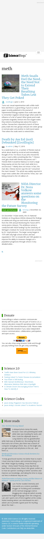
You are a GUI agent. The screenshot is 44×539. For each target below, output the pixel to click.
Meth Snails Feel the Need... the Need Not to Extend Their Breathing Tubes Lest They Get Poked (22, 87)
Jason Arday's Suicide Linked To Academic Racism (23, 405)
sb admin (9, 146)
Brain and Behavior (9, 210)
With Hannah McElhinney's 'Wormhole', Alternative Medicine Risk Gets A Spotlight (20, 383)
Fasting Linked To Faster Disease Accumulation (22, 377)
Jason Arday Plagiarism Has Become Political (21, 403)
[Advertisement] (22, 26)
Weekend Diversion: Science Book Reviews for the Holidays (21, 455)
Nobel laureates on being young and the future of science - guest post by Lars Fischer (22, 479)
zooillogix (9, 102)
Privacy (38, 519)
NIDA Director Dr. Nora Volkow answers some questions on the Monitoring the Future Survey (21, 195)
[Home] (15, 56)
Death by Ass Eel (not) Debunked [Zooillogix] (18, 141)
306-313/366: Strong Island (12, 426)
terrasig (25, 210)
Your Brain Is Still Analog (13, 379)
